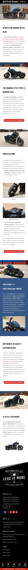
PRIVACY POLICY (6, 552)
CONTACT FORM (6, 526)
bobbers (21, 359)
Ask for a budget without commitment (14, 120)
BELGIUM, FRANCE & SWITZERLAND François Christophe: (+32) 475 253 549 (11, 505)
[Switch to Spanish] (22, 2)
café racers (6, 361)
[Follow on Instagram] (14, 512)
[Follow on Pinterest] (11, 512)
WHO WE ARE (6, 549)
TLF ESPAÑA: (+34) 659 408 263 (8, 568)
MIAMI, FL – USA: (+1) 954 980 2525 (10, 501)
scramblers (15, 361)
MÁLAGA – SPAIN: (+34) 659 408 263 (10, 499)
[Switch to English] (20, 2)
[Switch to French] (24, 2)
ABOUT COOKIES (6, 555)
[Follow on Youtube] (16, 512)
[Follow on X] (8, 512)
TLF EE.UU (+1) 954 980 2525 (20, 568)
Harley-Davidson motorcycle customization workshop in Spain (13, 39)
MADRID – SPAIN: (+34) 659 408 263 (10, 497)
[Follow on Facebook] (5, 512)
